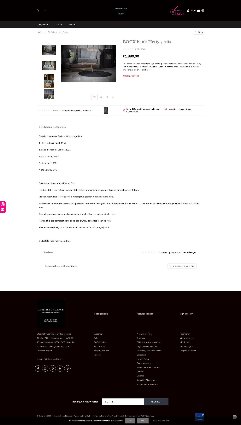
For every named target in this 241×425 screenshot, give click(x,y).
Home (39, 32)
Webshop (98, 334)
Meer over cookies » (161, 421)
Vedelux (97, 355)
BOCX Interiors (100, 342)
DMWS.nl (86, 416)
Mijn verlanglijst (186, 346)
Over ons (141, 338)
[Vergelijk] (45, 10)
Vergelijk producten (188, 350)
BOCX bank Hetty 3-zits (58, 32)
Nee (142, 421)
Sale (96, 338)
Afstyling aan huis (101, 350)
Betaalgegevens (144, 363)
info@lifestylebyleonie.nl (53, 359)
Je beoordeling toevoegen (184, 266)
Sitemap (140, 376)
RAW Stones (99, 346)
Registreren (185, 334)
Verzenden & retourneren (148, 367)
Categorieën (42, 24)
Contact (59, 24)
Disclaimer (141, 355)
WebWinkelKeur (147, 416)
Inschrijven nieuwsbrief (85, 401)
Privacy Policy (143, 359)
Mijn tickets (184, 342)
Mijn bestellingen (187, 338)
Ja (130, 421)
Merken (72, 24)
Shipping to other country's (148, 342)
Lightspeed (67, 416)
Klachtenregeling (144, 334)
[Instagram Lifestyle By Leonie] (45, 368)
